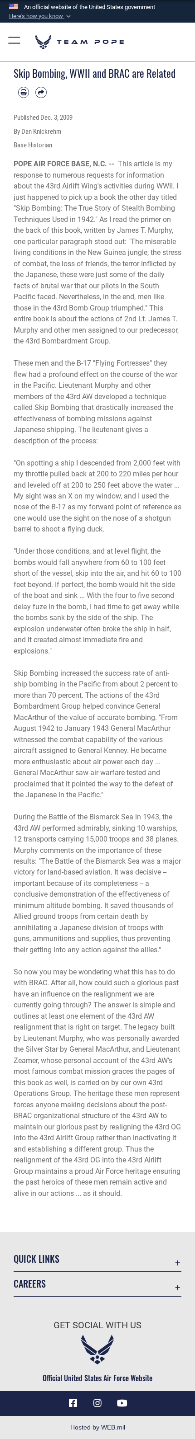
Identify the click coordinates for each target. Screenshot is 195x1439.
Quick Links (36, 1258)
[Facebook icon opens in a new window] (73, 1403)
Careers (30, 1283)
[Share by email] (40, 92)
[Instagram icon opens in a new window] (97, 1403)
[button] (41, 16)
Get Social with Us (97, 1325)
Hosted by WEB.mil (97, 1427)
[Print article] (23, 92)
